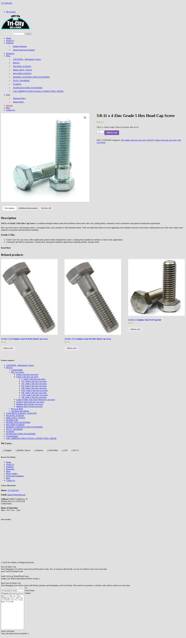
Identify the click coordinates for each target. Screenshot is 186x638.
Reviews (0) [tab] (46, 208)
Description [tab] (9, 208)
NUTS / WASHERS (21, 81)
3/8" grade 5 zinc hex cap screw (34, 388)
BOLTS (16, 63)
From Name (30, 590)
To (26, 588)
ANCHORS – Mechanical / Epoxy (27, 59)
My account (11, 12)
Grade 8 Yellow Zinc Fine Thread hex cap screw (35, 399)
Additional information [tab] (28, 208)
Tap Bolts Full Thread (20, 411)
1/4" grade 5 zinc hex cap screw (34, 383)
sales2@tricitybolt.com (16, 495)
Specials (9, 105)
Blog (8, 108)
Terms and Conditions (15, 476)
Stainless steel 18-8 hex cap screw (29, 404)
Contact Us (10, 110)
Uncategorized (12, 436)
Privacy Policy (12, 474)
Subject (28, 593)
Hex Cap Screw (17, 372)
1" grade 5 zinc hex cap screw (33, 379)
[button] (85, 117)
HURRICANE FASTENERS (18, 422)
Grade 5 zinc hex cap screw (166, 140)
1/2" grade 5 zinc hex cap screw (34, 381)
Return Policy (18, 102)
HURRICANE (12, 420)
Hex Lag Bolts (17, 409)
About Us (10, 40)
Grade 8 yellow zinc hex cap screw (30, 402)
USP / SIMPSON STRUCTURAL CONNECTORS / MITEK (38, 91)
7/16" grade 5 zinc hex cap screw (34, 395)
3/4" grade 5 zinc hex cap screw (34, 386)
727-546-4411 (6, 3)
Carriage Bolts (17, 370)
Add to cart (111, 133)
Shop (8, 56)
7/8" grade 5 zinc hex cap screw (34, 397)
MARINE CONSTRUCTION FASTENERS (31, 77)
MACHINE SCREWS (22, 73)
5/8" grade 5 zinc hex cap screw (133, 140)
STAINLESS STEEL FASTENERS (27, 88)
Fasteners (10, 43)
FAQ (8, 95)
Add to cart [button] (8, 348)
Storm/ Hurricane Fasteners (24, 50)
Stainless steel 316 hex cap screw (29, 406)
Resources (10, 53)
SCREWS (17, 84)
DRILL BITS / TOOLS (22, 70)
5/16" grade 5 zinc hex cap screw (34, 390)
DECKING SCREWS (22, 66)
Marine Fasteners (20, 46)
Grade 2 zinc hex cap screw (27, 374)
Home (8, 38)
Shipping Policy (19, 98)
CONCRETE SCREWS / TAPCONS (21, 413)
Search (28, 34)
